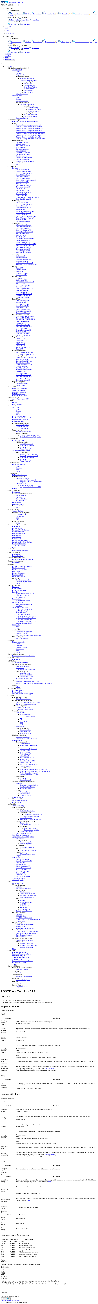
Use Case (19, 983)
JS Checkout (20, 500)
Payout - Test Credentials (19, 569)
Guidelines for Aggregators (24, 631)
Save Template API (22, 290)
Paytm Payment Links (19, 464)
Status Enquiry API (26, 902)
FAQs (18, 164)
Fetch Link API (20, 283)
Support (14, 964)
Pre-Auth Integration (22, 425)
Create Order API (25, 743)
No (9, 1298)
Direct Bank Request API (23, 192)
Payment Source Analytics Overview (23, 656)
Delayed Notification (18, 573)
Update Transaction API (23, 171)
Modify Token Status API (24, 369)
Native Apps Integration (27, 104)
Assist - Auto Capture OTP (20, 399)
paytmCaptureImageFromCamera (26, 618)
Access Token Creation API (28, 745)
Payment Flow (16, 599)
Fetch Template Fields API (24, 294)
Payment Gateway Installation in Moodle (28, 137)
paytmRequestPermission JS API (26, 616)
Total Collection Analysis (27, 787)
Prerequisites (20, 649)
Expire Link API (21, 287)
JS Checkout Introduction (20, 662)
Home (10, 66)
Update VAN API (21, 340)
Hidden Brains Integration (24, 157)
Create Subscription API (27, 761)
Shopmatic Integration (22, 149)
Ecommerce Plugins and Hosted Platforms (25, 121)
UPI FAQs (15, 488)
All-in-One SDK (17, 70)
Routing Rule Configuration (24, 709)
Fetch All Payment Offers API (29, 764)
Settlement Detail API (22, 261)
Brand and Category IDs (31, 830)
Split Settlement (17, 959)
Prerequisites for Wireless (23, 888)
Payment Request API (26, 943)
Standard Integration (26, 842)
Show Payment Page (22, 190)
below (50, 1181)
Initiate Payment (25, 673)
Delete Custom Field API (23, 295)
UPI (17, 519)
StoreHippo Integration (23, 154)
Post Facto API (24, 906)
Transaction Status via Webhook (29, 775)
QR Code (28, 14)
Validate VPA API (21, 183)
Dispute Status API (22, 383)
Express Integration (26, 843)
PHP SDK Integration (18, 394)
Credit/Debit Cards (21, 514)
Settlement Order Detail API (24, 263)
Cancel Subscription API (23, 214)
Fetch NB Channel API (27, 757)
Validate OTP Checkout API (24, 232)
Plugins (18, 856)
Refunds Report (24, 793)
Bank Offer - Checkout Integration (30, 819)
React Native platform (30, 114)
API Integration (17, 740)
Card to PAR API (21, 366)
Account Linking (33, 107)
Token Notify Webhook (23, 363)
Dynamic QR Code (18, 440)
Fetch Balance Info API (23, 178)
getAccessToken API (22, 595)
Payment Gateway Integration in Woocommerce (30, 132)
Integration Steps (21, 75)
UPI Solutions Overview (19, 475)
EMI (17, 518)
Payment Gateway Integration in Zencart (28, 135)
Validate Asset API (21, 275)
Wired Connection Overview (24, 924)
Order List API (20, 189)
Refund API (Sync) (22, 273)
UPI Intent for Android (23, 478)
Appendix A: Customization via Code (27, 681)
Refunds (14, 402)
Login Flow (15, 592)
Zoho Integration (21, 147)
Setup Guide (20, 973)
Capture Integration (22, 426)
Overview (19, 73)
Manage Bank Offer (26, 818)
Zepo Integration (21, 151)
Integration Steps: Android (28, 480)
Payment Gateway (16, 14)
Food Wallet (15, 20)
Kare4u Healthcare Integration (25, 161)
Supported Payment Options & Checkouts (28, 702)
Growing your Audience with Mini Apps (28, 635)
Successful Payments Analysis (29, 785)
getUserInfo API (21, 597)
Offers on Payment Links (27, 854)
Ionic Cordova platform (31, 116)
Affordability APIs (17, 857)
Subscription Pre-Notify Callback (22, 542)
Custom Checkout (21, 499)
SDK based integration (27, 78)
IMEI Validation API (22, 333)
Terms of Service (6, 1300)
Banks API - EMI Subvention (25, 316)
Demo (18, 71)
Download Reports (25, 795)
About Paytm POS (18, 883)
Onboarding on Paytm (22, 737)
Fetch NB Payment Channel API (26, 180)
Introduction (16, 492)
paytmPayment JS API (23, 600)
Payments (15, 168)
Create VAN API (21, 338)
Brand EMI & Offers (30, 828)
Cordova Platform (29, 85)
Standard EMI (24, 823)
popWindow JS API (22, 611)
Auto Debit (15, 407)
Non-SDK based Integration (28, 80)
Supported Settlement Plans (20, 957)
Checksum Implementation (24, 581)
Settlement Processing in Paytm (21, 954)
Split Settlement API (22, 257)
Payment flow (20, 712)
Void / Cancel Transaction (28, 893)
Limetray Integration (22, 156)
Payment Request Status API (28, 945)
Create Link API (21, 278)
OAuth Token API (21, 195)
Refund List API (21, 271)
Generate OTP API (25, 750)
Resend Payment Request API (29, 456)
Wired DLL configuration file (25, 928)
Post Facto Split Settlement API (21, 418)
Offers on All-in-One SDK (28, 850)
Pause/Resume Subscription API (26, 216)
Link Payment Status (18, 533)
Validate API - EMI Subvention (25, 319)
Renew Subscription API (23, 213)
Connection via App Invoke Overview (27, 931)
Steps (17, 413)
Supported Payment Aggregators (26, 704)
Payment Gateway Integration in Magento (28, 125)
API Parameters (21, 937)
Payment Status (17, 528)
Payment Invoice (51, 14)
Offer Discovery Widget (23, 833)
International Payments (19, 416)
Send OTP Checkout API (23, 230)
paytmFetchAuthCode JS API (25, 594)
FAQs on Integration (22, 638)
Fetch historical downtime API (25, 354)
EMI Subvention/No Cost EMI (29, 825)
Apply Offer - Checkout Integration (23, 837)
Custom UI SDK (17, 95)
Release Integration (22, 428)
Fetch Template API (22, 292)
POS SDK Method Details (24, 918)
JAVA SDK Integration (19, 390)
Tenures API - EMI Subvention (25, 318)
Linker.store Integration (23, 152)
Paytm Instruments (25, 714)
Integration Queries (22, 94)
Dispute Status (16, 535)
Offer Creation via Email (31, 816)
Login (7, 30)
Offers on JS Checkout (27, 847)
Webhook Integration (18, 878)
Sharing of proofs (21, 647)
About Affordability (18, 806)
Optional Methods (33, 111)
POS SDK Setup (21, 916)
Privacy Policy (15, 1300)
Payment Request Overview (24, 940)
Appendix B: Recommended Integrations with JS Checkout (34, 683)
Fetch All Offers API (22, 304)
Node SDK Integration (19, 392)
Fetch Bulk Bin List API (23, 199)
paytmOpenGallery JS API (24, 619)
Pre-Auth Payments (18, 421)
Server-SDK (16, 625)
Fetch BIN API (24, 756)
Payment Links (37, 14)
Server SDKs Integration (19, 388)
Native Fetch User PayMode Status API (28, 197)
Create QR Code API (26, 444)
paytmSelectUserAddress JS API (26, 621)
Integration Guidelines (19, 590)
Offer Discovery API (22, 301)
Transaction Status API (23, 187)
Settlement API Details (19, 962)
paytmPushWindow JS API (24, 609)
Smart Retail (14, 24)
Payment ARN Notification (20, 530)
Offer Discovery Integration (20, 835)
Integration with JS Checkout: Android (31, 482)
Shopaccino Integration (23, 145)
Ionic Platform (28, 83)
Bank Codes (16, 571)
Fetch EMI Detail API (22, 182)
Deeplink (19, 606)
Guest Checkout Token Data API (26, 357)
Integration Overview (22, 666)
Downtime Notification (19, 544)
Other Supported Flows (27, 897)
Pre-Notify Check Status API (25, 211)
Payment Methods (17, 575)
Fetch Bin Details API (22, 176)
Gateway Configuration (23, 707)
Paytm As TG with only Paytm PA (30, 437)
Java (17, 626)
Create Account (10, 33)
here (71, 1083)
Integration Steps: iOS (26, 485)
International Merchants (83, 14)
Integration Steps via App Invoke (26, 933)
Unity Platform (28, 92)
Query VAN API (21, 342)
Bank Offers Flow (25, 731)
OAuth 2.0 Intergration (23, 980)
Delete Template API (22, 297)
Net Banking (20, 516)
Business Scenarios (18, 504)
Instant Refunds (17, 404)
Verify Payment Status (26, 676)
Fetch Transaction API (23, 285)
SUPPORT (8, 56)
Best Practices (16, 502)
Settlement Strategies (18, 956)
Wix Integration (20, 144)
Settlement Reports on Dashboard (22, 961)
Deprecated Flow (17, 556)
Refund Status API (21, 270)
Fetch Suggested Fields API (24, 288)
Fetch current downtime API (24, 352)
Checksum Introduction (23, 580)
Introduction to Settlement (20, 952)
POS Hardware (25, 24)
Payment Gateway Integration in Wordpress (29, 130)
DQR (21, 723)
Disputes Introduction (18, 642)
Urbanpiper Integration (23, 159)
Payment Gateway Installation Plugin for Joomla (30, 139)
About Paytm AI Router (23, 699)
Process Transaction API (23, 185)
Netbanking (23, 721)
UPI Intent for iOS (21, 483)
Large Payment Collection (20, 419)
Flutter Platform (28, 90)
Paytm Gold (35, 20)
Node (17, 628)
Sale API (22, 900)
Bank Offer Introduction (27, 811)
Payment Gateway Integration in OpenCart (29, 126)
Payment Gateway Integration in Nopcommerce (30, 133)
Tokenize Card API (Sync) (24, 361)
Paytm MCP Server (22, 969)
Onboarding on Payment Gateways (26, 738)
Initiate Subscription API (23, 202)
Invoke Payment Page (26, 675)
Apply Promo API (21, 307)
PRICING (8, 26)
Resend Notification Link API (25, 282)
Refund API (19, 268)
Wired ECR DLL (21, 926)
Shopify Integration (22, 142)
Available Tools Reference (24, 976)
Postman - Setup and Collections (22, 566)
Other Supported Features (24, 935)
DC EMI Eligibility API (23, 335)
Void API (23, 904)
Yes (4, 1298)
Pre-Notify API (20, 209)
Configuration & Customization (25, 669)
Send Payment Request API (28, 454)
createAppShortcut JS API (24, 623)
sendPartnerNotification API (24, 604)
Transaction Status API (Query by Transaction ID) (35, 771)
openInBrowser (20, 613)
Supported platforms (22, 101)
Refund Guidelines (21, 633)
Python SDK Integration (19, 395)
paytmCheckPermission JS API (25, 614)
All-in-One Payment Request (21, 450)
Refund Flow (20, 726)
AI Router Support (18, 797)
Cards (21, 719)
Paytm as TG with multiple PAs (29, 435)
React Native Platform (30, 87)
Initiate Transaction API (23, 170)
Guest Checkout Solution (19, 800)
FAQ (6, 28)
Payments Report (25, 792)
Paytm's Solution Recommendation (22, 559)
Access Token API (21, 194)
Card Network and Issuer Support (22, 694)
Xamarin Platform (29, 89)
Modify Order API (25, 762)
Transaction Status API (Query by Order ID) (33, 769)
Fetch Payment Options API (28, 749)
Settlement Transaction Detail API (26, 264)
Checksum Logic (50, 1068)
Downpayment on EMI (27, 831)
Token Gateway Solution (23, 432)
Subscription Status (18, 531)
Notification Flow (17, 602)
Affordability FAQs (18, 880)
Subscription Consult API (23, 252)
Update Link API (21, 280)
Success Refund (17, 538)
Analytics (19, 783)
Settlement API (20, 256)
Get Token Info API (22, 368)
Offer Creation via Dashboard (33, 814)
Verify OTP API (25, 752)
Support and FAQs (21, 987)
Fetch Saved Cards (21, 378)
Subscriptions (66, 14)
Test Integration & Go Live (24, 678)
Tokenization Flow (25, 730)
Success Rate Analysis (26, 788)
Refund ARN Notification (20, 540)
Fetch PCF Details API (23, 175)
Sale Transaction (25, 892)
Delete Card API (21, 371)
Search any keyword (7, 4)
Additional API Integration (20, 607)
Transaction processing (34, 109)
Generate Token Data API (24, 364)
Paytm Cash (25, 20)
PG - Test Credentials (18, 568)
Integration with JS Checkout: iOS (30, 487)
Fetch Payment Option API (24, 173)
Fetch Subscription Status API (25, 218)
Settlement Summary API (23, 259)
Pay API (22, 747)
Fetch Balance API (25, 754)
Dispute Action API (22, 385)
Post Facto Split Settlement (28, 895)
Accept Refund (16, 537)
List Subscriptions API (23, 221)
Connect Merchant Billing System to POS (28, 919)
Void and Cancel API (26, 947)
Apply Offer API (21, 302)
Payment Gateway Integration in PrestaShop (29, 128)
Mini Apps (15, 587)
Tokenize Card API (22, 359)
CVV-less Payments (18, 690)
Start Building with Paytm (20, 550)
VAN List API (20, 344)
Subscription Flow (25, 733)
